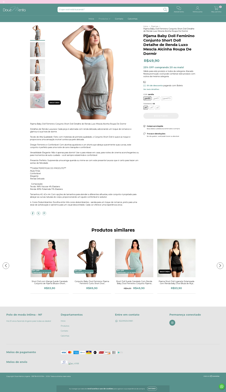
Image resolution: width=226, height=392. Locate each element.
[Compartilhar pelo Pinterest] (44, 214)
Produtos (104, 19)
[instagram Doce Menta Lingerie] (3, 2)
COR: (148, 94)
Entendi (152, 389)
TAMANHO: (149, 104)
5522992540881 (126, 321)
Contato (119, 19)
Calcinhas (132, 19)
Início (91, 19)
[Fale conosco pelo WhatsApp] (222, 386)
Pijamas (154, 26)
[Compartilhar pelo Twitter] (38, 214)
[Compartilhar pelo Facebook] (33, 214)
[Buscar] (165, 10)
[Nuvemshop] (211, 377)
